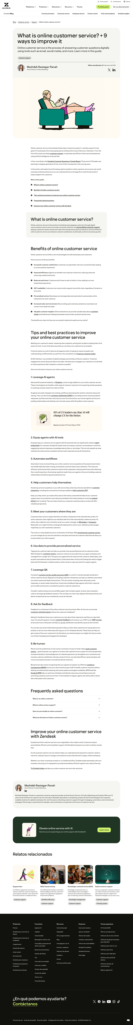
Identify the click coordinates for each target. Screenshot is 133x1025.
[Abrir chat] (128, 1020)
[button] (65, 699)
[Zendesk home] (7, 5)
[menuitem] (127, 2)
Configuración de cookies (56, 1020)
